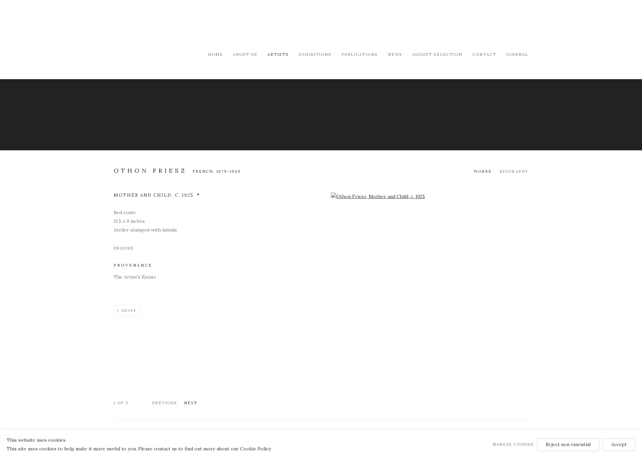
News (395, 54)
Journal (517, 54)
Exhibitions (315, 54)
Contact (484, 54)
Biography (514, 171)
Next (190, 402)
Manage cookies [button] (513, 444)
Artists (278, 54)
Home (215, 54)
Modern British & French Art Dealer (170, 25)
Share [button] (129, 310)
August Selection (437, 54)
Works (483, 171)
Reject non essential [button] (568, 444)
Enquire (124, 248)
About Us (245, 54)
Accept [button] (619, 444)
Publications (359, 54)
